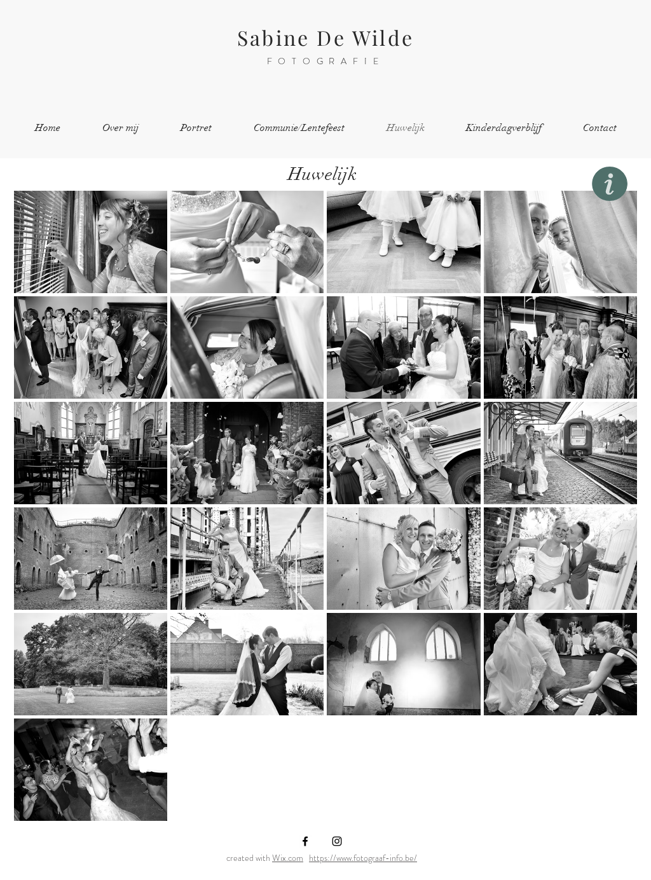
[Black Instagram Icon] (337, 841)
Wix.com (287, 857)
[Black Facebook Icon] (305, 841)
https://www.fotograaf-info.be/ (363, 857)
